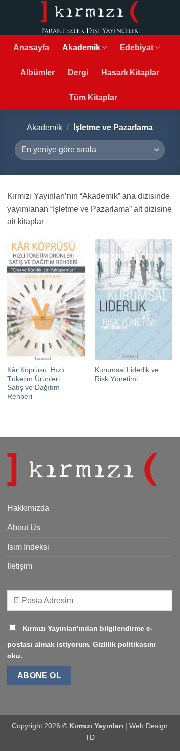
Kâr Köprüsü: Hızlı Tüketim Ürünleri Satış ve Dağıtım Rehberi (36, 383)
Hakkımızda (29, 508)
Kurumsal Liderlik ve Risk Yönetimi (127, 374)
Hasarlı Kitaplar (131, 72)
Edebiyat (137, 47)
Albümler (37, 72)
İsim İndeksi (29, 547)
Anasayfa (32, 47)
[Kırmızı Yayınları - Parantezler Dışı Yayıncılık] (90, 17)
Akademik (81, 47)
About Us (24, 527)
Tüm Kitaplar (93, 97)
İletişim (20, 566)
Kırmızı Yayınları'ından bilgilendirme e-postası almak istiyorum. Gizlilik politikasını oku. (82, 642)
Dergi (78, 72)
